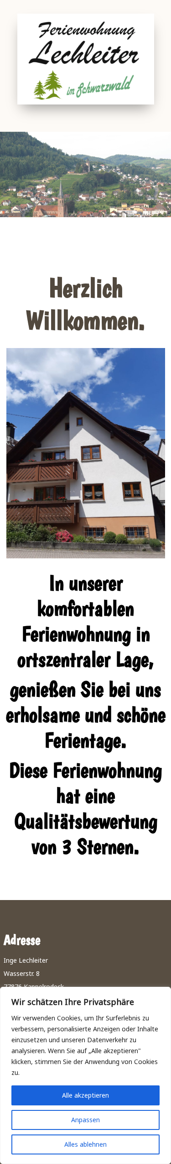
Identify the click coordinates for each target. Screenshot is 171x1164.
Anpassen (85, 1119)
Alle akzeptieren (85, 1095)
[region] (85, 1075)
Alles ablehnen (85, 1144)
